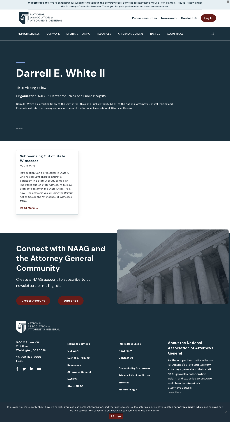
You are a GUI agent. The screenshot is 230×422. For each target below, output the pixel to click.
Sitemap (124, 382)
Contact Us (189, 18)
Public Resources (144, 18)
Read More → (29, 208)
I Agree (116, 416)
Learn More (174, 392)
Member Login (128, 389)
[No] (225, 412)
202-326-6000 (31, 356)
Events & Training (78, 33)
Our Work (53, 33)
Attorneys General (130, 33)
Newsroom (169, 18)
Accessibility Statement (134, 368)
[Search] (211, 32)
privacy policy (186, 406)
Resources (104, 33)
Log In (208, 18)
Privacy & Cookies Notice (135, 375)
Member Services (29, 33)
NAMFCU (155, 33)
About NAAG (175, 33)
